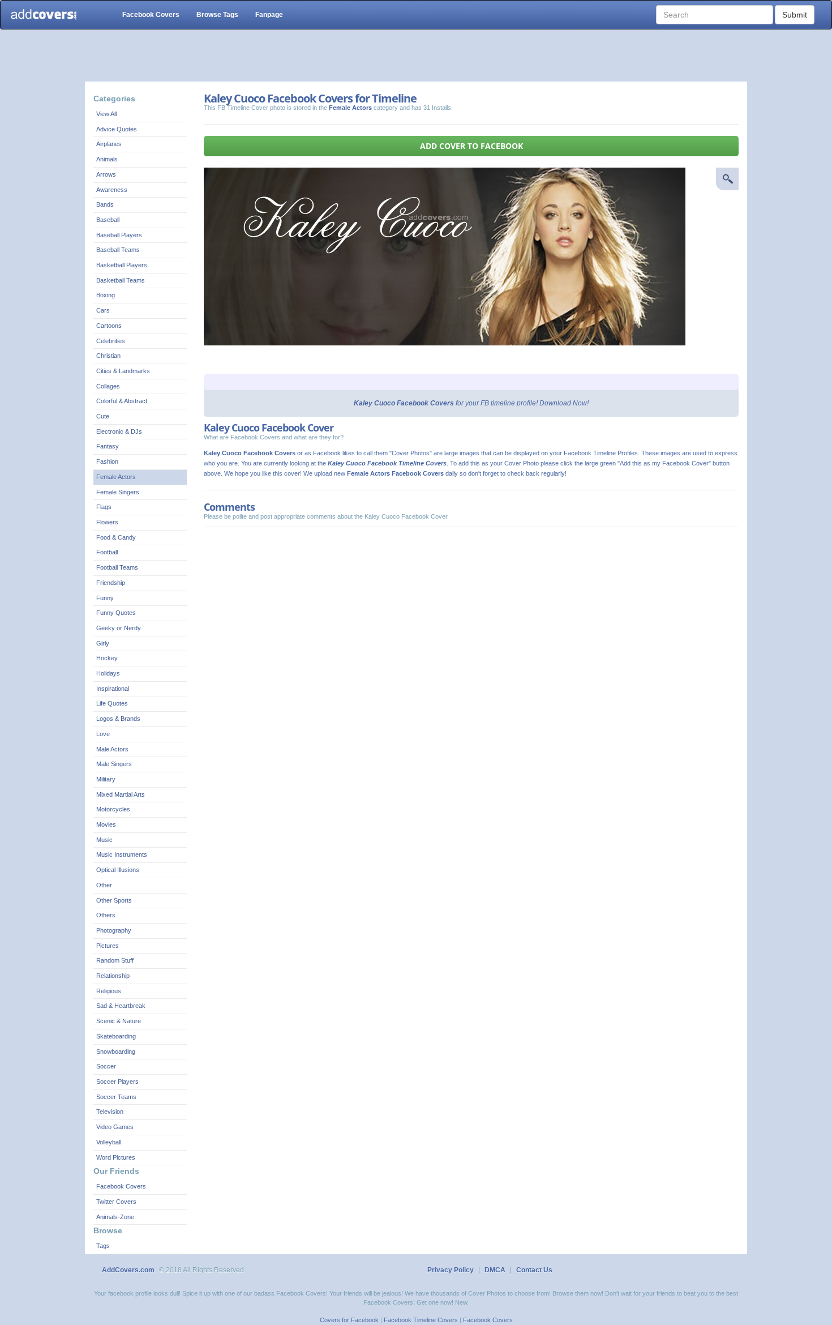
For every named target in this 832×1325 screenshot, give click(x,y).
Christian (108, 355)
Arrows (106, 174)
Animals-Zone (115, 1216)
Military (105, 779)
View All (106, 113)
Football (107, 552)
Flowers (107, 522)
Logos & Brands (118, 718)
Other (104, 885)
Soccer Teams (116, 1096)
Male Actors (112, 749)
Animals (107, 159)
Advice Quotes (116, 129)
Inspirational (112, 688)
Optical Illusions (117, 869)
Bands (105, 204)
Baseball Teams (118, 249)
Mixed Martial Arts (120, 794)
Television (109, 1111)
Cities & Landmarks (123, 370)
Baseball (107, 219)
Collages (108, 386)
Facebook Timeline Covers (421, 1320)
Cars (103, 310)
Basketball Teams (120, 280)
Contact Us (534, 1270)
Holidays (108, 673)
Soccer (106, 1066)
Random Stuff (115, 960)
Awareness (111, 189)
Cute (102, 416)
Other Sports (114, 900)
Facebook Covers (150, 15)
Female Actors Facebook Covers (395, 473)
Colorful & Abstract (121, 401)
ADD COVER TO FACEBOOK (471, 145)
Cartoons (109, 325)
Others (105, 915)
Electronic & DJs (119, 431)
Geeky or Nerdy (118, 628)
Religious (108, 991)
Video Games (115, 1126)
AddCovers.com (128, 1270)
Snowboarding (115, 1051)
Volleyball (108, 1142)
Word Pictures (115, 1157)
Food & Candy (116, 537)
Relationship (113, 975)
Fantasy (107, 446)
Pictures (107, 945)
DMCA (494, 1270)
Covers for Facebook (349, 1320)
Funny (105, 598)
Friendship (110, 582)
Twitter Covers (116, 1201)
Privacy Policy (450, 1270)
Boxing (105, 295)
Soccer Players (117, 1081)
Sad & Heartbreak (120, 1005)
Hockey (107, 658)
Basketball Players (121, 265)
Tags (103, 1245)
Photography (113, 930)
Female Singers (117, 492)
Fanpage (269, 15)
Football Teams (117, 567)
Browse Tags (217, 15)
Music (104, 839)
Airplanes (109, 143)
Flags (103, 506)
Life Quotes (112, 703)
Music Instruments (121, 854)
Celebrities (110, 340)
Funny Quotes (116, 612)
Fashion (107, 461)
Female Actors (116, 476)
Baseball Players (119, 235)
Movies (106, 824)
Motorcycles (113, 809)
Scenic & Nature (118, 1021)
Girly (102, 643)
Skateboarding (116, 1036)
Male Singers (114, 763)
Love (103, 733)
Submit (794, 14)
